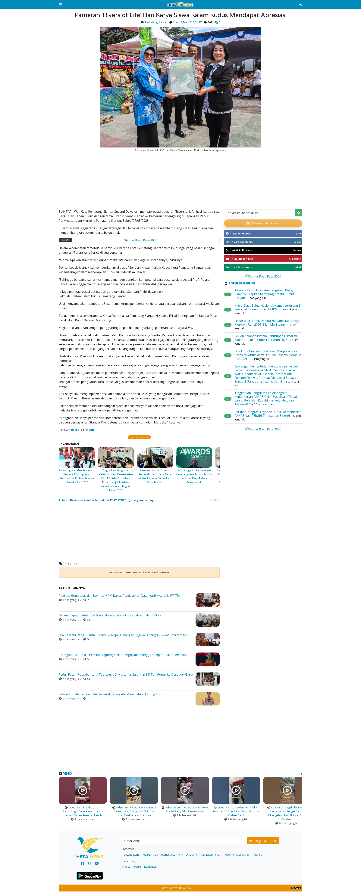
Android (257, 854)
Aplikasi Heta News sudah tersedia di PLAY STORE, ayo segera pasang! (107, 500)
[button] (60, 4)
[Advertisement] (180, 180)
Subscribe (295, 259)
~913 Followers (242, 250)
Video (67, 773)
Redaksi (146, 854)
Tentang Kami (130, 854)
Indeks (126, 866)
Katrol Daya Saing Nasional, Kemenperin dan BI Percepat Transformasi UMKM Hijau (268, 307)
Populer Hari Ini (242, 283)
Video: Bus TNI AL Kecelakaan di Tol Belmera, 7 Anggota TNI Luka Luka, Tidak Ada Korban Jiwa (134, 811)
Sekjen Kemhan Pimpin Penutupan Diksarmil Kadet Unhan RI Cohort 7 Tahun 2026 (265, 338)
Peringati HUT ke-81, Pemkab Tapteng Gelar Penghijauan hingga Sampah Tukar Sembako (123, 655)
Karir (156, 854)
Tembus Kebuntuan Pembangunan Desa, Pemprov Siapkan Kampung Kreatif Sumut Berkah (264, 294)
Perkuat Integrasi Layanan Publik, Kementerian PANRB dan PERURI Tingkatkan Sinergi (267, 414)
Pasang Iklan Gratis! (265, 223)
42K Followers (241, 233)
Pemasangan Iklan (172, 854)
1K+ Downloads (242, 267)
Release (74, 429)
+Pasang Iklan (66, 240)
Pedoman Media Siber (237, 854)
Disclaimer (192, 854)
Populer (137, 866)
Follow (297, 242)
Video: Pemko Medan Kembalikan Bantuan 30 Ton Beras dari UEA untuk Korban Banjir (236, 811)
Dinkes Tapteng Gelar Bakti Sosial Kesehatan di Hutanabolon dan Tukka (110, 615)
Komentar (150, 866)
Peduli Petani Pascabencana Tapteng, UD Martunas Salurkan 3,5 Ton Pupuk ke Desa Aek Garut (126, 674)
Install (297, 267)
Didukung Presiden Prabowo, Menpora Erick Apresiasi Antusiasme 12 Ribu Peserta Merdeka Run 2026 (267, 355)
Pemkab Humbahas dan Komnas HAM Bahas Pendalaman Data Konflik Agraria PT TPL (119, 596)
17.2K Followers (242, 242)
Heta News (186, 888)
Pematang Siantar (156, 22)
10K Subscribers (242, 259)
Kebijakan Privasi (211, 854)
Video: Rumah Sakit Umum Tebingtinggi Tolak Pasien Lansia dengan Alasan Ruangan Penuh (83, 811)
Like (298, 233)
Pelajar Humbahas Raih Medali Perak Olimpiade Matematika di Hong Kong (111, 694)
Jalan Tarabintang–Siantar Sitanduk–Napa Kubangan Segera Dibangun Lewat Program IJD (123, 635)
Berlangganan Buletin (263, 841)
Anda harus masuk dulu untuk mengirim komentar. (139, 572)
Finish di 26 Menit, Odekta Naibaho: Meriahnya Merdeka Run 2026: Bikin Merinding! (267, 323)
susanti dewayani (139, 437)
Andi (92, 429)
